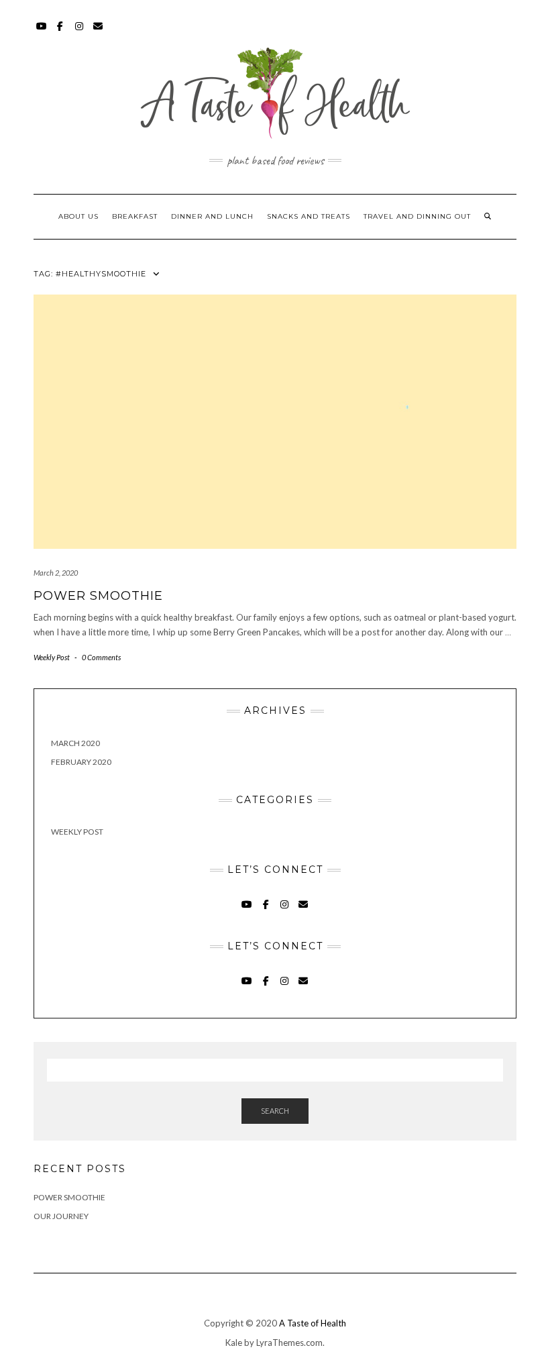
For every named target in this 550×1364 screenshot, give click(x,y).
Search (275, 1110)
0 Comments (101, 657)
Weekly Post (52, 657)
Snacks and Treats (308, 216)
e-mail (98, 32)
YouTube (42, 32)
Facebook (60, 32)
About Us (78, 216)
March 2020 (75, 743)
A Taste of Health (312, 1323)
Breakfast (135, 216)
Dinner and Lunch (212, 216)
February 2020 (81, 762)
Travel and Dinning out (417, 216)
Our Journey (61, 1216)
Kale (233, 1342)
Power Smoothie (98, 595)
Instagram (79, 32)
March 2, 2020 (56, 572)
